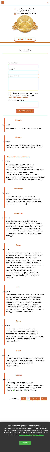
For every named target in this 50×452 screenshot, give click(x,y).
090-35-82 (26, 11)
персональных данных (18, 97)
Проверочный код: (17, 100)
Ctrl (24, 398)
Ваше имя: (13, 63)
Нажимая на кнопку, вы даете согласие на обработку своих (23, 95)
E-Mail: (12, 69)
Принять (25, 443)
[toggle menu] (2, 2)
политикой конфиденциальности (31, 435)
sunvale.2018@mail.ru (26, 14)
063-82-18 (26, 8)
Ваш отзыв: (13, 76)
